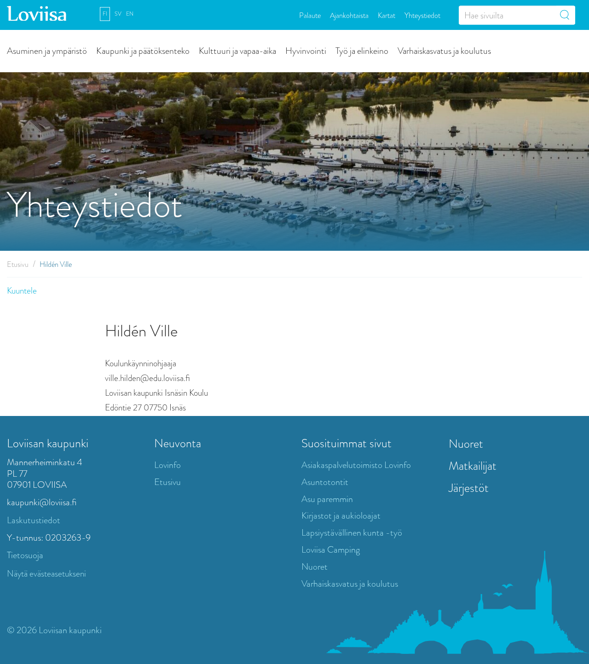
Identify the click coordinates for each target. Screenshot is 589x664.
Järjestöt (469, 488)
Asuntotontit (324, 482)
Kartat (386, 15)
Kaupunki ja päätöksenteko (143, 50)
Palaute (310, 15)
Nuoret (314, 566)
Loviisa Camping (330, 549)
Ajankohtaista (349, 15)
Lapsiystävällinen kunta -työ (351, 532)
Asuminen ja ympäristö (47, 50)
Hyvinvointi (305, 50)
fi (105, 14)
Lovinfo (167, 465)
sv (118, 14)
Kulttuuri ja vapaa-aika (237, 50)
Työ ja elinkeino (361, 50)
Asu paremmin (327, 499)
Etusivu (18, 264)
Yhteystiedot (422, 15)
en (129, 14)
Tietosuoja (25, 555)
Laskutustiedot (33, 520)
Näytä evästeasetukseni (46, 573)
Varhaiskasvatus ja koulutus (444, 50)
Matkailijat (473, 465)
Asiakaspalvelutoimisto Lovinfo (356, 465)
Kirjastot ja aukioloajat (341, 515)
